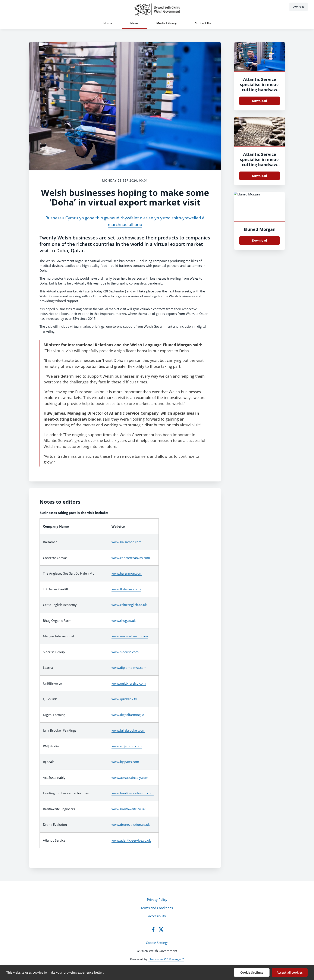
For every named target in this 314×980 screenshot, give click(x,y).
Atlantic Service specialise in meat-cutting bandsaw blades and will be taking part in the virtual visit (259, 167)
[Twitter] (161, 929)
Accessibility (157, 916)
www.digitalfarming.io (128, 715)
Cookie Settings (157, 942)
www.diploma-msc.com (129, 667)
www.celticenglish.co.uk (129, 605)
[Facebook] (153, 929)
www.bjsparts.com (125, 762)
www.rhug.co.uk (124, 620)
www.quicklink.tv (124, 699)
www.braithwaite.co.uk (128, 809)
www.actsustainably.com (130, 777)
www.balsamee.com (126, 542)
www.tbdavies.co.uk (126, 589)
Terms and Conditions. (157, 908)
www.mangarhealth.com (130, 636)
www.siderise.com (125, 652)
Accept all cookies (290, 972)
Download (259, 101)
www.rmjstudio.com (127, 746)
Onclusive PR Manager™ (166, 959)
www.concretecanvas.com (131, 558)
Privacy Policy (157, 899)
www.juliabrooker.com (128, 730)
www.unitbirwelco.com (129, 683)
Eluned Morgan (260, 229)
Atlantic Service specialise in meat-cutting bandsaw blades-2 (259, 87)
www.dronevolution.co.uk (131, 824)
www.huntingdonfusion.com (133, 793)
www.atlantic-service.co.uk (131, 840)
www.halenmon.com (127, 573)
